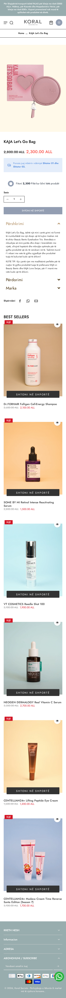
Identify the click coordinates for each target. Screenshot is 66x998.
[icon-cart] (51, 22)
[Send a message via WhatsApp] (59, 977)
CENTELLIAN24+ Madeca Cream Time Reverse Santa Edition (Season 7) (33, 900)
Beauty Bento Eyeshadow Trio (28, 239)
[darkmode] (59, 22)
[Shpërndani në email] (36, 301)
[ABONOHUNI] (58, 966)
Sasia (6, 192)
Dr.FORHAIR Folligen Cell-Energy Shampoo (30, 404)
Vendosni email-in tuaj (16, 966)
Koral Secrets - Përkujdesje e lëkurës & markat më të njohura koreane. (37, 990)
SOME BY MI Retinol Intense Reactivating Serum (29, 504)
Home (21, 33)
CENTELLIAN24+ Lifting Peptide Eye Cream (31, 801)
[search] (11, 22)
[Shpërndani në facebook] (20, 301)
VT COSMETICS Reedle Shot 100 (24, 604)
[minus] (7, 199)
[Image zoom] (33, 88)
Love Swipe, (35, 268)
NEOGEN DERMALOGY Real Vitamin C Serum (32, 702)
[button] (33, 210)
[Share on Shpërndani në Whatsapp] (28, 301)
